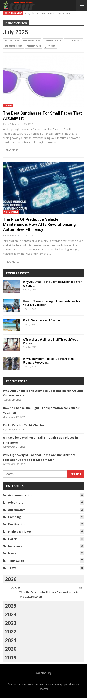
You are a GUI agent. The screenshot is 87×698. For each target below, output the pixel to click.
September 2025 (13, 46)
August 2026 (12, 40)
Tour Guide (16, 561)
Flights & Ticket (19, 532)
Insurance (15, 546)
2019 (10, 657)
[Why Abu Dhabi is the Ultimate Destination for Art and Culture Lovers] (11, 286)
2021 (10, 640)
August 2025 (34, 46)
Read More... (13, 150)
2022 (10, 631)
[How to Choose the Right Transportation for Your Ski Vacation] (11, 305)
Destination (16, 524)
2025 (10, 605)
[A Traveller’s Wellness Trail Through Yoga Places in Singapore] (11, 344)
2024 (10, 614)
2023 (10, 622)
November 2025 (53, 40)
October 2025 (74, 40)
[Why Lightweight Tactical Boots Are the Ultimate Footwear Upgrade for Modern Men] (11, 363)
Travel (8, 105)
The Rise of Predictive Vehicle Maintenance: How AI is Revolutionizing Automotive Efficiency (39, 224)
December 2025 (31, 40)
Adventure (15, 502)
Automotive (11, 211)
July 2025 (50, 46)
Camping (14, 517)
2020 (10, 648)
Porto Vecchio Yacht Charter (41, 320)
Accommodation (20, 495)
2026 (10, 579)
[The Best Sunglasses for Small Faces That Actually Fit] (43, 81)
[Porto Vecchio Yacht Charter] (11, 325)
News (12, 553)
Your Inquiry (43, 673)
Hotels (13, 539)
